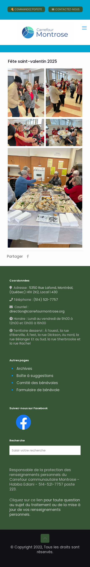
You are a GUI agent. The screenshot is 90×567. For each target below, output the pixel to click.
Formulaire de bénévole (38, 389)
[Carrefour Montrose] (45, 32)
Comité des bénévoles (37, 382)
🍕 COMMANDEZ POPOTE (26, 9)
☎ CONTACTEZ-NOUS (65, 9)
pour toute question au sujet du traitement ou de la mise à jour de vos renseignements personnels (44, 507)
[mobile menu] (84, 28)
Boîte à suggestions (35, 375)
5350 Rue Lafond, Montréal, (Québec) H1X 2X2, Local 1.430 (41, 289)
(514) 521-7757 (45, 299)
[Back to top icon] (45, 538)
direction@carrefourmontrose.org (36, 311)
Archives (24, 368)
